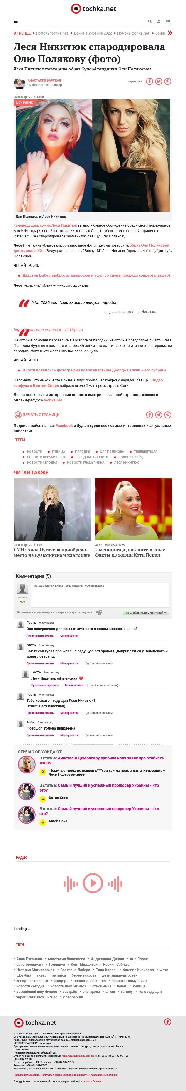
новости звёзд (131, 457)
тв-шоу (127, 992)
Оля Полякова (112, 451)
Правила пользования (26, 1075)
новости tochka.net (90, 981)
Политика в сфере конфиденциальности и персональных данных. (79, 1075)
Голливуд (57, 964)
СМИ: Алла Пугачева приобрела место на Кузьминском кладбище (52, 552)
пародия (82, 451)
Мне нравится (69, 635)
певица (58, 451)
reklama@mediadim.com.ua (78, 1055)
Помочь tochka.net (52, 33)
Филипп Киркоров (138, 970)
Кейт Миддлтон (84, 964)
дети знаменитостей (119, 975)
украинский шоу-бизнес (36, 997)
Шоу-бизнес (25, 102)
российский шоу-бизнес (36, 992)
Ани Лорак (139, 959)
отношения (101, 986)
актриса (59, 975)
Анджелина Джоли (107, 959)
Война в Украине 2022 (93, 33)
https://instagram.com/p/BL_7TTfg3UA (48, 330)
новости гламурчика (85, 462)
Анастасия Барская (44, 80)
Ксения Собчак (116, 964)
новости (34, 451)
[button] (158, 21)
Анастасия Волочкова (66, 959)
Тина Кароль (106, 970)
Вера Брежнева (29, 964)
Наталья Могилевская (35, 970)
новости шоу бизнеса (68, 986)
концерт (61, 981)
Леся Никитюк (126, 462)
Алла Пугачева (29, 959)
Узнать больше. (93, 1081)
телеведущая (145, 451)
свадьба (70, 992)
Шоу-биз (23, 975)
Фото (163, 970)
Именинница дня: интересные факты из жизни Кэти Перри (130, 552)
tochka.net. (53, 400)
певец (122, 986)
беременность (84, 975)
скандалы (91, 992)
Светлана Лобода (75, 970)
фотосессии (73, 997)
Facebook (64, 426)
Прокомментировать (40, 635)
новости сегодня (42, 462)
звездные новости (92, 457)
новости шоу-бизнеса (46, 457)
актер (41, 975)
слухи (110, 992)
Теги (20, 945)
